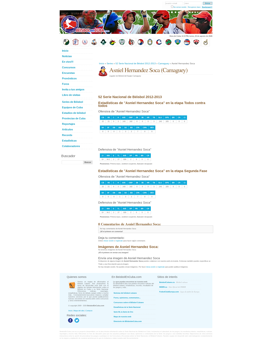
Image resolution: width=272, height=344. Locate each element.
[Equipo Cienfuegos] (122, 46)
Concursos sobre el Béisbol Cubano (129, 302)
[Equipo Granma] (187, 46)
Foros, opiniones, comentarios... (127, 298)
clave (187, 3)
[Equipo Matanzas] (112, 46)
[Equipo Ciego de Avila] (150, 46)
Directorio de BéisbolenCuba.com (128, 321)
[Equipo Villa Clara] (131, 46)
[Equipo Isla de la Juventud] (103, 46)
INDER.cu (172, 287)
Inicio (101, 63)
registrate (119, 241)
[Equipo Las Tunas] (168, 46)
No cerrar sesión (179, 7)
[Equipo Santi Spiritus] (140, 46)
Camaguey (163, 63)
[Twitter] (76, 323)
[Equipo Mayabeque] (94, 46)
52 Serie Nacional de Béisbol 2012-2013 (136, 63)
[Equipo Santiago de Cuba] (196, 46)
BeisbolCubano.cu (173, 282)
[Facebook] (70, 323)
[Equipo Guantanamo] (205, 46)
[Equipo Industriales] (75, 46)
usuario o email (171, 3)
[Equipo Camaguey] (159, 46)
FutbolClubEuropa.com (179, 291)
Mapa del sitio (79, 311)
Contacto (88, 311)
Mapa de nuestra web (122, 317)
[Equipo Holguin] (177, 46)
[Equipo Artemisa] (85, 46)
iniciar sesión (109, 241)
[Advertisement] (155, 54)
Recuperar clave (194, 7)
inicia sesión (151, 267)
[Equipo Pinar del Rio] (66, 46)
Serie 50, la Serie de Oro (123, 312)
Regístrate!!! (207, 7)
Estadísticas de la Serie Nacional (127, 307)
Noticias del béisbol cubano (125, 293)
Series (110, 63)
